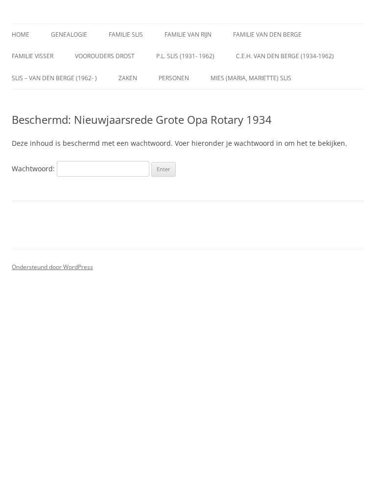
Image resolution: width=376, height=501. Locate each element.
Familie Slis (126, 34)
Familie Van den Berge (267, 34)
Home (20, 34)
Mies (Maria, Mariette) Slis (251, 78)
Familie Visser (32, 56)
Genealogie (69, 34)
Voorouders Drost (105, 56)
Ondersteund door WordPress (52, 267)
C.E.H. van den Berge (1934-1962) (285, 56)
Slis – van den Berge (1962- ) (54, 78)
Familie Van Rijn (188, 34)
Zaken (127, 78)
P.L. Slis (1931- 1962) (185, 56)
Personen (174, 78)
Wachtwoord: (34, 168)
